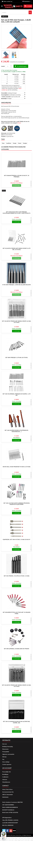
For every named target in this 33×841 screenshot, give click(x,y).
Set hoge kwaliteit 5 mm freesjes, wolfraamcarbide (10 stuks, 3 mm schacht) (16, 212)
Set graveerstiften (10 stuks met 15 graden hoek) (16, 613)
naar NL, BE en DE (10, 96)
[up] (11, 65)
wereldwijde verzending (11, 94)
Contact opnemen (6, 764)
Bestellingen (5, 774)
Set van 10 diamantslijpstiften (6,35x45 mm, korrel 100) (16, 722)
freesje (14, 143)
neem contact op (8, 1)
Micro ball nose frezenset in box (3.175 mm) (16, 466)
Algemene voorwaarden (8, 754)
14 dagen (6, 98)
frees (3, 143)
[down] (11, 67)
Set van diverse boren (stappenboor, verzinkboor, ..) (16, 431)
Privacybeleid (5, 751)
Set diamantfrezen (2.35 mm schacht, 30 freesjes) (16, 176)
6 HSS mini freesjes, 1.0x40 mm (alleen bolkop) (16, 284)
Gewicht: (3, 136)
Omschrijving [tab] (6, 102)
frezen (19, 143)
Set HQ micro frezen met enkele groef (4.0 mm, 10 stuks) (16, 685)
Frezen (19, 123)
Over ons (4, 744)
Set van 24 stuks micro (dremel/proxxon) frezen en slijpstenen (16, 503)
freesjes (25, 143)
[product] (16, 163)
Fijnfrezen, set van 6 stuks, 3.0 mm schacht (16, 539)
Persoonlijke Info (6, 771)
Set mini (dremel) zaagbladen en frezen (16, 648)
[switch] (3, 839)
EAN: (2, 134)
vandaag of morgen (9, 93)
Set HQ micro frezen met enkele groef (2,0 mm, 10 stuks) (16, 321)
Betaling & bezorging (7, 746)
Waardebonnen (6, 782)
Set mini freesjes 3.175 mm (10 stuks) (16, 357)
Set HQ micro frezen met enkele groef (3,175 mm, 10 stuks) (16, 249)
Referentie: (3, 133)
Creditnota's (5, 777)
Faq (3, 759)
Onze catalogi (5, 762)
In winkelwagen (21, 66)
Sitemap (4, 756)
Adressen (4, 779)
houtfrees (8, 143)
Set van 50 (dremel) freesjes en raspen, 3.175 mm (16, 394)
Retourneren (5, 749)
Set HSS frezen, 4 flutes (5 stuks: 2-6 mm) (16, 576)
